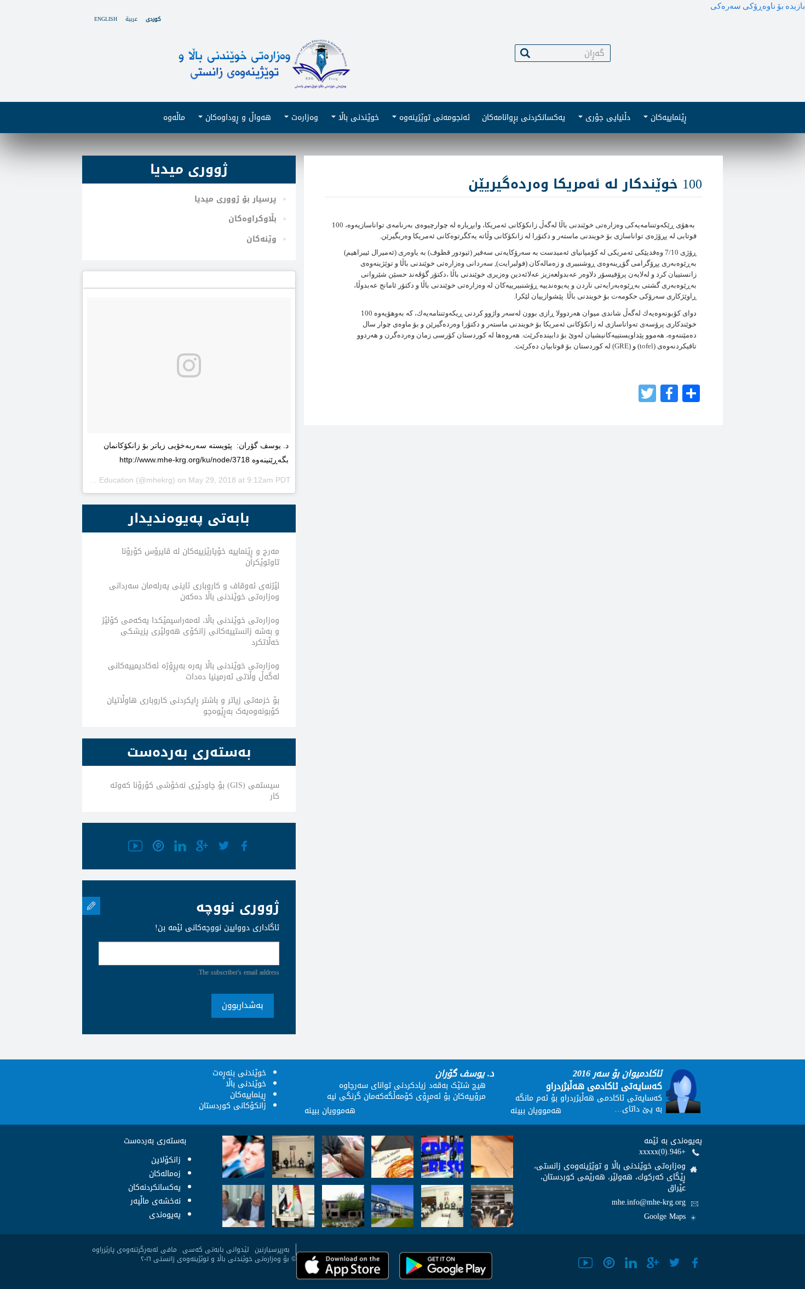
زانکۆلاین (166, 1160)
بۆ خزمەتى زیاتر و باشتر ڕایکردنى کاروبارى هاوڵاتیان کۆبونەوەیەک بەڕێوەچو (193, 706)
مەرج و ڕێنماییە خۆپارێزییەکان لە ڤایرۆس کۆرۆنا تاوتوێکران (200, 557)
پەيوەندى (165, 1214)
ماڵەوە (174, 117)
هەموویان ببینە (329, 1110)
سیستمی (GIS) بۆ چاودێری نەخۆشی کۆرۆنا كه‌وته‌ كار (194, 791)
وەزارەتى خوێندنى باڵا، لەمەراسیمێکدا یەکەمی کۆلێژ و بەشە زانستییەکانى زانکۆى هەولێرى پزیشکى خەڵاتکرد (190, 631)
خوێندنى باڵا (357, 117)
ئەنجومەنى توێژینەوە (433, 117)
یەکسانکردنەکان (154, 1187)
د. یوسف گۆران (464, 1073)
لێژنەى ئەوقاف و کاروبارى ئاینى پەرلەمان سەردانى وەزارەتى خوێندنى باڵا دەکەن (194, 591)
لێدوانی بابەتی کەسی (215, 1250)
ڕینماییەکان (248, 1094)
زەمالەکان (165, 1173)
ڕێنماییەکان (667, 117)
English (105, 19)
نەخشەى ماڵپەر (155, 1201)
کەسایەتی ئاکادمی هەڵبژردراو (604, 1086)
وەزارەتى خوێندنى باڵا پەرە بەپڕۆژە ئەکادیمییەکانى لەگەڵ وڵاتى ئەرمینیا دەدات (193, 671)
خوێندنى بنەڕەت (239, 1072)
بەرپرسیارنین (272, 1250)
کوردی (153, 19)
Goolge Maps (665, 1216)
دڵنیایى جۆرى (606, 117)
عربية (131, 19)
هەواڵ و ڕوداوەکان (237, 117)
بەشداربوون (242, 1005)
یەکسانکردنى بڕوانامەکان (523, 117)
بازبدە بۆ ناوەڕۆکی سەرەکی (757, 6)
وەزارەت (303, 117)
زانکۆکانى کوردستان (232, 1105)
